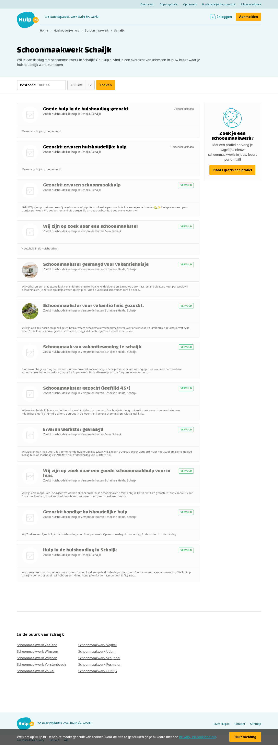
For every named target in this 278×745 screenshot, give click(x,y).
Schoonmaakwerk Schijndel (99, 658)
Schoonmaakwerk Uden (96, 651)
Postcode (28, 85)
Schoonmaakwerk (251, 4)
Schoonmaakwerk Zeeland (37, 645)
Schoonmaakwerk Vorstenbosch (41, 664)
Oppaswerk (190, 4)
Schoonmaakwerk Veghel (97, 645)
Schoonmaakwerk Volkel (35, 671)
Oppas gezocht (169, 4)
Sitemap (255, 724)
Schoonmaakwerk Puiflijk (97, 671)
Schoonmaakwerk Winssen (37, 651)
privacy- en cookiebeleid (197, 737)
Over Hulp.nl (222, 724)
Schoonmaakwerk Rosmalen (99, 664)
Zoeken (106, 85)
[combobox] (76, 85)
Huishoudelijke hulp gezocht (218, 4)
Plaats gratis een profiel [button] (232, 170)
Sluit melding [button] (245, 737)
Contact (239, 724)
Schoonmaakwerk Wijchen (37, 658)
